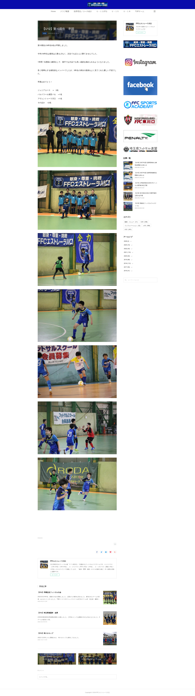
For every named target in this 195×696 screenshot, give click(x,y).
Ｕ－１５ (115, 11)
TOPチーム (139, 11)
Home (53, 11)
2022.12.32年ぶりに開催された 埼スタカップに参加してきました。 (59, 637)
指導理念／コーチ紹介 (83, 11)
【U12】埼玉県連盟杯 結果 (48, 612)
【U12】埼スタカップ (45, 633)
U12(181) (40, 538)
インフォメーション (132, 225)
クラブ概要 (64, 11)
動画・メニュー (131, 222)
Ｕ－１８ (127, 11)
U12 (44, 33)
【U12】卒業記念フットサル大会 (49, 592)
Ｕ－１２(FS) (101, 11)
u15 (146, 225)
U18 (144, 222)
